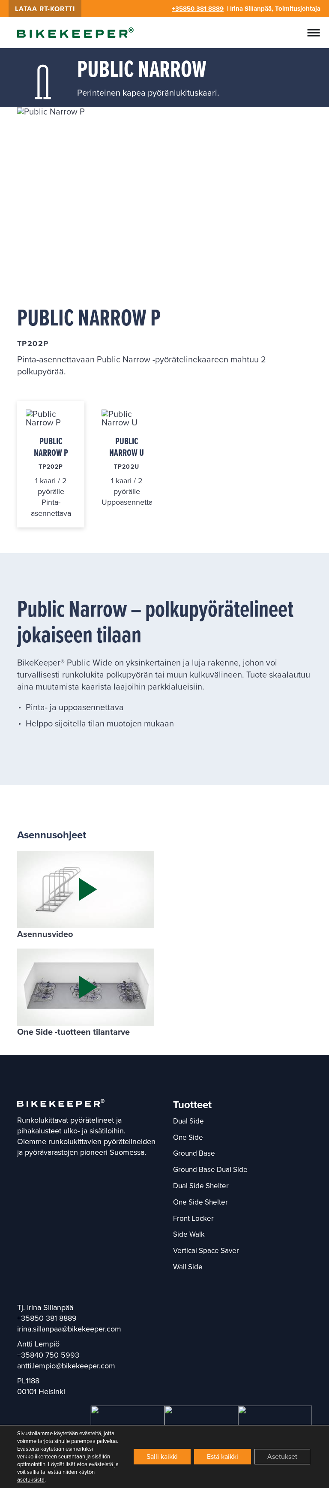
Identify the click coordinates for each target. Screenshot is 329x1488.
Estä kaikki (222, 1456)
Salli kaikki (162, 1456)
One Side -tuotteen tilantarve (73, 1031)
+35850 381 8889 (198, 8)
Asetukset (282, 1456)
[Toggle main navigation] (313, 32)
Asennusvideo (45, 934)
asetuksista (31, 1480)
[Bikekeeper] (75, 32)
